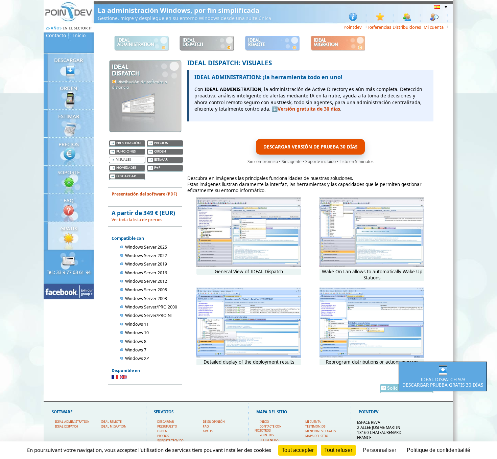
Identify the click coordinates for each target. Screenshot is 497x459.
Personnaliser (379, 450)
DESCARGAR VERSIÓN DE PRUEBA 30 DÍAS (310, 147)
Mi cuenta (434, 26)
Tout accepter (298, 450)
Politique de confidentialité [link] (438, 450)
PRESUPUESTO (167, 426)
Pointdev (353, 26)
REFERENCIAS (269, 440)
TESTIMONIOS (315, 426)
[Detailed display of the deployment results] (248, 356)
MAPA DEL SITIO (316, 436)
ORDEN (68, 88)
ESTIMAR (68, 116)
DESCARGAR (68, 59)
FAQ (69, 200)
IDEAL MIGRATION (113, 426)
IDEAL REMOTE (111, 422)
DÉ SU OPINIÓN (214, 422)
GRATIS (68, 228)
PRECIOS (68, 144)
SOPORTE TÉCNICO (170, 441)
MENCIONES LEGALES (320, 431)
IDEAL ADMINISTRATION (72, 422)
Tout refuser (338, 450)
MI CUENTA (313, 422)
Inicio (79, 35)
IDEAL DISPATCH (66, 426)
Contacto (56, 35)
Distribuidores (407, 26)
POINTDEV (267, 435)
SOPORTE (68, 172)
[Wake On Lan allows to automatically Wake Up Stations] (372, 265)
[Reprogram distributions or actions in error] (372, 356)
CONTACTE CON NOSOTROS (268, 428)
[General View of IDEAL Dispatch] (248, 265)
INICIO (264, 422)
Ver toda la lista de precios (137, 220)
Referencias (379, 26)
